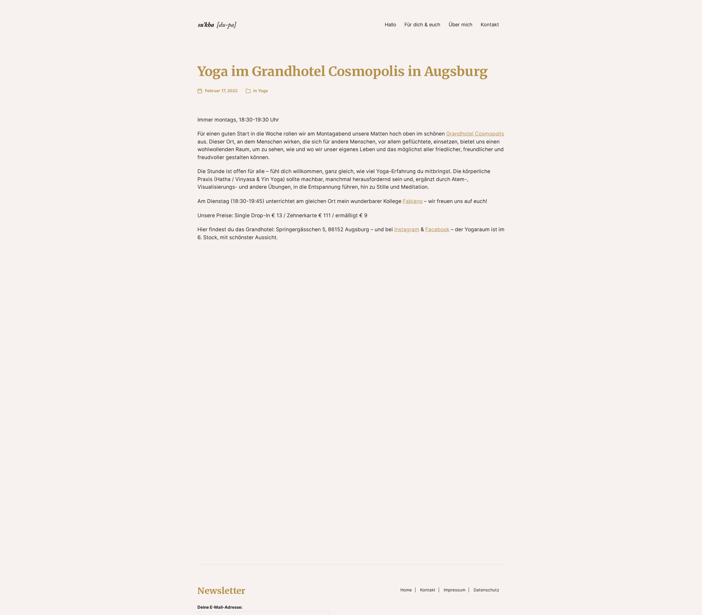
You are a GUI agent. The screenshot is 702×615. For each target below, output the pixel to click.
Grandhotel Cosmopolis (475, 134)
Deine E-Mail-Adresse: (219, 607)
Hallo (390, 24)
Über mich (460, 24)
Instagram (406, 229)
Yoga (263, 90)
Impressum (454, 590)
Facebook (437, 229)
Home (406, 590)
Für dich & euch (422, 24)
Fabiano (413, 201)
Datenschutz (486, 590)
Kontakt (490, 24)
